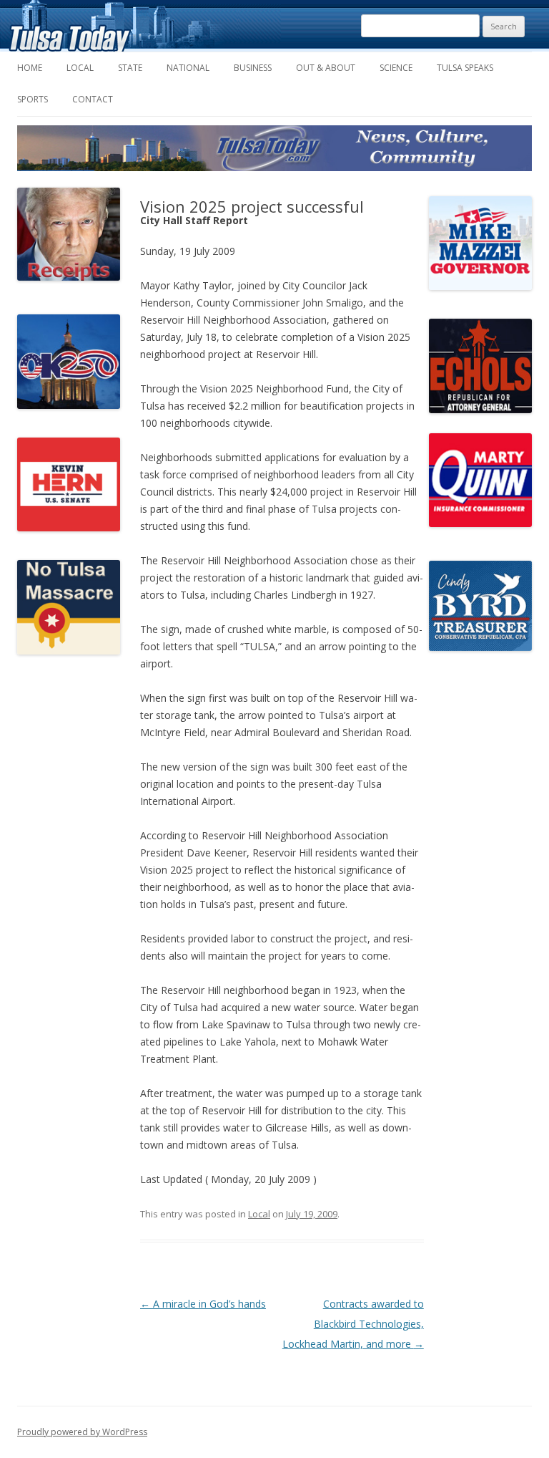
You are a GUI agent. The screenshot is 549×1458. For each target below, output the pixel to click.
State (130, 68)
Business (253, 68)
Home (29, 68)
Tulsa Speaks (465, 68)
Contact (92, 99)
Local (80, 68)
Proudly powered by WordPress (82, 1432)
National (188, 68)
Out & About (325, 68)
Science (396, 68)
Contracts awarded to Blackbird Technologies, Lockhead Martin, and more (353, 1324)
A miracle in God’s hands (203, 1303)
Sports (32, 99)
